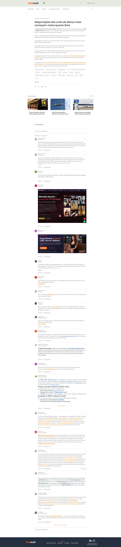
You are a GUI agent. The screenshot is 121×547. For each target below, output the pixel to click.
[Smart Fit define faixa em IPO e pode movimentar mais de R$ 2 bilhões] (38, 104)
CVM (60, 72)
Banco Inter (70, 75)
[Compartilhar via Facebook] (35, 86)
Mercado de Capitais (51, 69)
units (37, 78)
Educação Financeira (54, 9)
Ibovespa (65, 72)
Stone (76, 75)
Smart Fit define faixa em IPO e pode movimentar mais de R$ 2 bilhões (37, 113)
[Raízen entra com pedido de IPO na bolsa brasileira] (83, 104)
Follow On (77, 72)
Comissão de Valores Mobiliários (49, 72)
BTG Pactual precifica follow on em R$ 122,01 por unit (60, 113)
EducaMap (60, 542)
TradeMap (66, 542)
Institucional (65, 9)
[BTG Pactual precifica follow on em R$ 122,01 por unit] (60, 104)
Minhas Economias (51, 542)
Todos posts (31, 9)
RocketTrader (74, 542)
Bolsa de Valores (61, 69)
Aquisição (53, 75)
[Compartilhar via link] (45, 86)
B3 (68, 69)
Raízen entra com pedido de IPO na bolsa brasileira (83, 113)
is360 (37, 9)
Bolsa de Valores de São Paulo (77, 69)
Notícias (44, 9)
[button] (44, 3)
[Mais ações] (85, 18)
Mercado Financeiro (40, 69)
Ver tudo (91, 96)
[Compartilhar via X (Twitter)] (38, 86)
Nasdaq (71, 72)
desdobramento (61, 75)
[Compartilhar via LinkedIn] (42, 86)
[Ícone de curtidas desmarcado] (39, 150)
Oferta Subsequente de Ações (42, 75)
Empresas (38, 72)
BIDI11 (81, 75)
